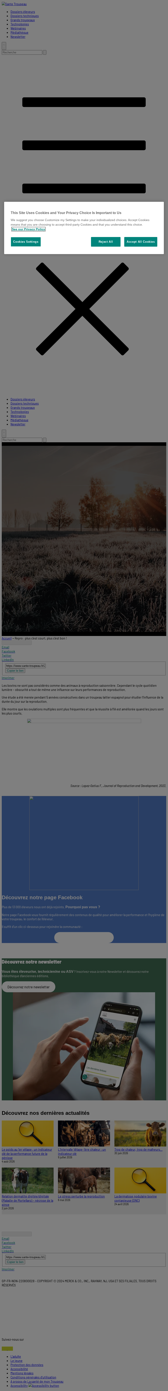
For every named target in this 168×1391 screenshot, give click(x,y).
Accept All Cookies (141, 241)
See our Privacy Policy (28, 229)
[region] (84, 228)
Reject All (106, 241)
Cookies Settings (25, 241)
